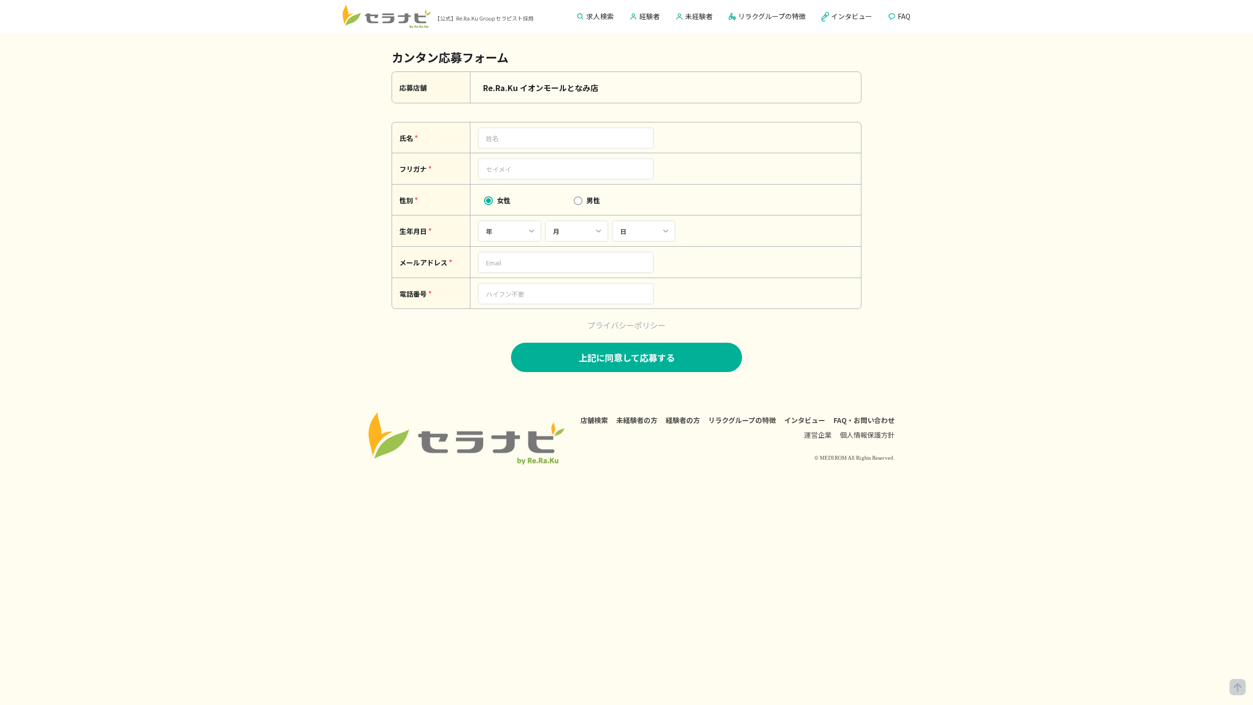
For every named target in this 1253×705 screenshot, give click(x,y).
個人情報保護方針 (867, 435)
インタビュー (804, 420)
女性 (503, 200)
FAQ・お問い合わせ (864, 420)
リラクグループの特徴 (742, 420)
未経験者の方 (636, 420)
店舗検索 (594, 420)
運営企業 (818, 435)
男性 (593, 200)
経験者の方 (683, 420)
